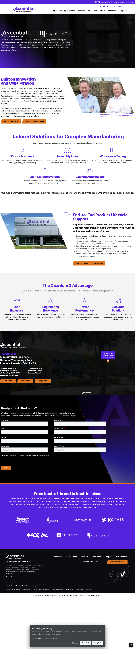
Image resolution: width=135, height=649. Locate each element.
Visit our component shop (34, 121)
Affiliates (89, 589)
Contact (118, 7)
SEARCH (104, 7)
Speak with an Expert (116, 561)
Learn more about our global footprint (89, 263)
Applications (71, 557)
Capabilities (58, 557)
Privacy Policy (16, 589)
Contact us (8, 381)
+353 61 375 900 (8, 354)
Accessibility (80, 589)
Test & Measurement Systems (123, 2)
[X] (12, 577)
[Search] (102, 561)
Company (109, 557)
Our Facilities (121, 557)
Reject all (85, 643)
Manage (75, 643)
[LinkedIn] (7, 577)
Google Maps (43, 381)
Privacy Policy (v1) (37, 638)
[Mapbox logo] (86, 393)
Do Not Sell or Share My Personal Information (50, 595)
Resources (96, 557)
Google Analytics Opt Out (42, 589)
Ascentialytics (106, 2)
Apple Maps (25, 381)
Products (84, 557)
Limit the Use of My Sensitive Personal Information (83, 595)
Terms (8, 589)
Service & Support (90, 562)
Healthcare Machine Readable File (62, 589)
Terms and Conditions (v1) (52, 638)
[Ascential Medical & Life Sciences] (25, 557)
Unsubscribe (27, 589)
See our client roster (11, 121)
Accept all (97, 643)
